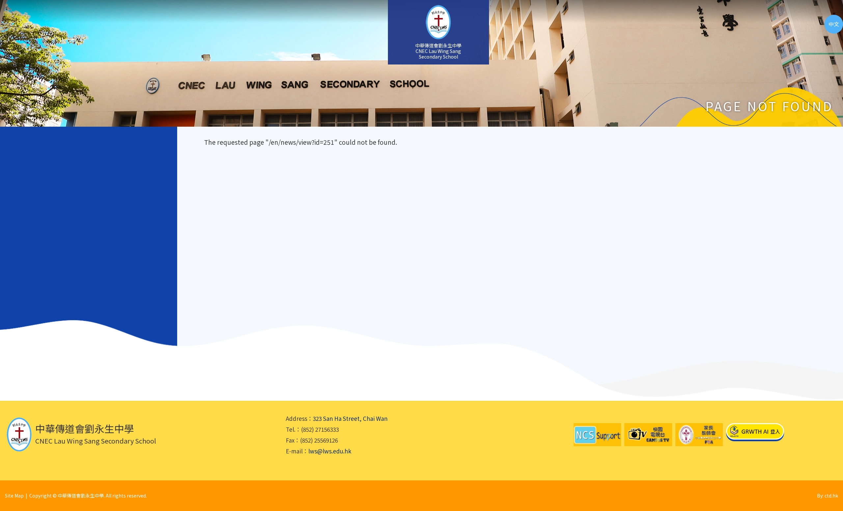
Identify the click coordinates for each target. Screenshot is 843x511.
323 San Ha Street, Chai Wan (350, 418)
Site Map (14, 495)
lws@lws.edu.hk (329, 451)
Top (826, 483)
